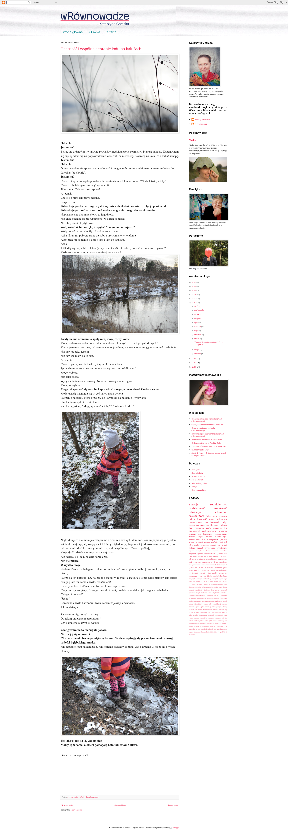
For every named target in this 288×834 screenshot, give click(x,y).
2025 (194, 282)
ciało (208, 527)
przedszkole (202, 609)
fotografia (218, 567)
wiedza (215, 562)
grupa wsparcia (194, 570)
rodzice (192, 547)
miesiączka (204, 545)
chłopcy (224, 581)
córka (191, 545)
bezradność (209, 581)
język (209, 593)
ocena (206, 604)
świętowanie (222, 547)
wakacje (209, 536)
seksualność (196, 516)
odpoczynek (194, 530)
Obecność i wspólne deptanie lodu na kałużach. (101, 48)
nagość (225, 601)
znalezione (197, 632)
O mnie (94, 32)
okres (215, 559)
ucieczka (224, 623)
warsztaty (192, 533)
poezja (218, 607)
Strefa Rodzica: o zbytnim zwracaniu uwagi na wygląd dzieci (209, 454)
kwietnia (198, 334)
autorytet (215, 579)
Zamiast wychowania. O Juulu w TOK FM (209, 446)
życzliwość (192, 635)
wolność (223, 524)
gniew (225, 567)
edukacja (217, 533)
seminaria (211, 615)
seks (199, 533)
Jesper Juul (214, 519)
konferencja (209, 595)
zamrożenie (205, 565)
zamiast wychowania (206, 547)
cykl (201, 584)
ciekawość (192, 584)
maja (196, 330)
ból (220, 581)
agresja (191, 551)
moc (203, 601)
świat (210, 632)
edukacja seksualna (208, 512)
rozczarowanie (216, 612)
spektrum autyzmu (221, 618)
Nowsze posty (67, 805)
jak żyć (197, 593)
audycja (208, 579)
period (198, 607)
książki (200, 536)
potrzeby (224, 607)
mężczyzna (218, 601)
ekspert (225, 587)
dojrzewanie (207, 533)
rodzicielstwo (218, 504)
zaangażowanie (194, 565)
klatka (198, 595)
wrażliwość (223, 562)
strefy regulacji (199, 621)
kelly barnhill (216, 593)
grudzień (192, 593)
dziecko (205, 539)
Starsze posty (173, 805)
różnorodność (211, 573)
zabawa (207, 542)
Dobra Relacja (197, 472)
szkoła (202, 623)
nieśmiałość (198, 604)
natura (191, 604)
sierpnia (197, 318)
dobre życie (223, 584)
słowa (207, 623)
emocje (193, 504)
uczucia (216, 516)
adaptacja (199, 579)
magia (211, 598)
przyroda (221, 609)
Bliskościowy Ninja (199, 483)
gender (217, 590)
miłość (224, 519)
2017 (194, 362)
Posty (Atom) (76, 809)
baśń (190, 581)
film (212, 590)
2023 (194, 286)
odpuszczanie (195, 522)
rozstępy (224, 612)
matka (196, 545)
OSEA (220, 576)
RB (216, 565)
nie (208, 570)
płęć (226, 609)
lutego (197, 349)
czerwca (197, 326)
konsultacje (223, 595)
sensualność (219, 615)
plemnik (213, 607)
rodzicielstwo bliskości (207, 524)
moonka (207, 601)
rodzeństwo (203, 612)
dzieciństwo (209, 567)
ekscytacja (219, 587)
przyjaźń (215, 609)
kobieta (202, 595)
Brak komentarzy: (93, 797)
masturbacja (223, 598)
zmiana (212, 565)
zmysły (215, 576)
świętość (221, 632)
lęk (190, 559)
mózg (213, 601)
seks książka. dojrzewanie (198, 615)
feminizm (207, 590)
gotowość (224, 590)
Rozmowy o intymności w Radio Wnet (207, 439)
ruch (190, 556)
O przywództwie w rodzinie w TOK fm (207, 424)
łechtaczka (204, 632)
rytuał (202, 573)
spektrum (211, 618)
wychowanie (202, 556)
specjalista (203, 618)
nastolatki (209, 559)
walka (191, 626)
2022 (194, 290)
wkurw (196, 626)
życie (225, 632)
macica (203, 570)
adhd (204, 579)
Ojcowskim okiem (199, 489)
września (198, 314)
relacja (192, 524)
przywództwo (222, 559)
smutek (196, 618)
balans (201, 567)
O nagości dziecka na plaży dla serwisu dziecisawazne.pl (207, 419)
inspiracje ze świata (220, 556)
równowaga (197, 562)
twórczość (218, 623)
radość (191, 612)
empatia (192, 553)
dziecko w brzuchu (202, 587)
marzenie (216, 598)
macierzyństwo (220, 527)
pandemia (192, 607)
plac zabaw (205, 607)
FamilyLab (196, 469)
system (197, 623)
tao (211, 623)
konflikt (216, 595)
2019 (194, 302)
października (199, 310)
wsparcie (223, 530)
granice (209, 556)
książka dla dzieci (195, 598)
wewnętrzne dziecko (204, 576)
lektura (203, 598)
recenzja (196, 612)
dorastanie (192, 587)
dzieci (208, 516)
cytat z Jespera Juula (209, 584)
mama (194, 559)
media (191, 601)
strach (191, 621)
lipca (196, 322)
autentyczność (194, 539)
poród (220, 570)
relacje (224, 545)
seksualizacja (207, 562)
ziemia (191, 632)
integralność (214, 539)
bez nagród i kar (199, 581)
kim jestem (199, 553)
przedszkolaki (193, 609)
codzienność (197, 508)
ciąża (197, 584)
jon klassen (203, 593)
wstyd (195, 556)
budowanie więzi (218, 522)
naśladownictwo (209, 530)
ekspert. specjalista (195, 590)
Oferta (111, 32)
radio (225, 553)
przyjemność (193, 573)
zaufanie (214, 542)
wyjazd (198, 629)
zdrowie (210, 629)
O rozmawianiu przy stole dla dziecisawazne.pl (203, 428)
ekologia (212, 587)
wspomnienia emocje (207, 626)
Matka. (192, 140)
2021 (194, 294)
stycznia (197, 353)
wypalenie (204, 629)
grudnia (197, 306)
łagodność (202, 519)
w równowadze (201, 124)
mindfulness (201, 559)
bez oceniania (196, 527)
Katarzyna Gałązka (202, 119)
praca (225, 570)
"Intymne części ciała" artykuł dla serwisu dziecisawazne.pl (208, 434)
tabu (206, 522)
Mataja (194, 486)
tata (213, 623)
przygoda (209, 609)
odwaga (224, 604)
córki (218, 584)
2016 (194, 366)
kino (222, 593)
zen (215, 629)
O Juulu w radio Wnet (200, 449)
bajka (225, 579)
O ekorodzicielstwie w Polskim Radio (206, 442)
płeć (190, 562)
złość (225, 536)
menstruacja (197, 601)
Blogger (176, 827)
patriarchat (214, 570)
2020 (194, 298)
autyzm (220, 579)
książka (213, 553)
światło (214, 632)
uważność (220, 508)
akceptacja (200, 551)
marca (197, 338)
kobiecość (207, 553)
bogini (216, 581)
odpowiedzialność (215, 604)
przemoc (220, 553)
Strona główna (72, 32)
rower (209, 612)
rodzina (218, 536)
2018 (194, 358)
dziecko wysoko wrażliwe (217, 551)
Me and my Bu (197, 479)
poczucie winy (215, 545)
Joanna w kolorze (198, 476)
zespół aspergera (222, 629)
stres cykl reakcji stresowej (214, 621)
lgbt (207, 598)
